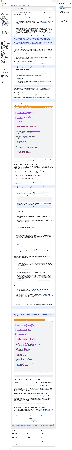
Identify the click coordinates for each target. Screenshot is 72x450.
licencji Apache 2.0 (49, 424)
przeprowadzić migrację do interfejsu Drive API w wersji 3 (23, 67)
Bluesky (28, 433)
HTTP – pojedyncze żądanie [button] (18, 244)
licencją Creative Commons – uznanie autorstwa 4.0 (32, 424)
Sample (24, 5)
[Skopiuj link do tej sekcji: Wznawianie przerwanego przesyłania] (29, 254)
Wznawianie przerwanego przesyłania (27, 251)
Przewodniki (6, 5)
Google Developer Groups (15, 433)
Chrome (42, 433)
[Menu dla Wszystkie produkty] (31, 1)
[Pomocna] (51, 12)
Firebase (42, 434)
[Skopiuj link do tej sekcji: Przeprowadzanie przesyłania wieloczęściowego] (37, 92)
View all (42, 441)
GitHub (47, 66)
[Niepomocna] (52, 12)
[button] (5, 18)
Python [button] (18, 105)
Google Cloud (43, 438)
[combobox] (56, 1)
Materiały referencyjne (13, 5)
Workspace (8, 1)
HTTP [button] (15, 71)
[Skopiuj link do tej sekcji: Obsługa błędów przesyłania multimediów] (34, 285)
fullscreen (69, 3)
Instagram (28, 434)
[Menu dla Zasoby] (36, 1)
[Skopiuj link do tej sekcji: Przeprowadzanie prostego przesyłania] (32, 61)
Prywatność (16, 448)
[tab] (15, 72)
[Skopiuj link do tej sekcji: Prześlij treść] (19, 232)
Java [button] (15, 105)
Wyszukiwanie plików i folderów (45, 410)
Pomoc (28, 5)
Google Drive (3, 3)
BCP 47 (38, 389)
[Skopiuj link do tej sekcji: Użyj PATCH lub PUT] (23, 47)
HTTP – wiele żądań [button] (25, 244)
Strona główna (15, 12)
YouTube (28, 438)
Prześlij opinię (50, 14)
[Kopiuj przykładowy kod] (52, 109)
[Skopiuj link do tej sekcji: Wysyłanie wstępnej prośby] (25, 180)
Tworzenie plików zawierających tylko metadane (43, 18)
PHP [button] (25, 105)
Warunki (13, 448)
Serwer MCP (20, 5)
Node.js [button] (22, 105)
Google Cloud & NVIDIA (15, 437)
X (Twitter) (28, 437)
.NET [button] (27, 105)
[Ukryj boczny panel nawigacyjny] (10, 448)
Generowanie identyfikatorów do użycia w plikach (43, 396)
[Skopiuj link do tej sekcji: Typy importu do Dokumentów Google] (32, 299)
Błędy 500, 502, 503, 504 (36, 290)
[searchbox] (5, 8)
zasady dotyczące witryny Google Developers (25, 425)
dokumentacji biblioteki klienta (29, 36)
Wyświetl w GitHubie (49, 107)
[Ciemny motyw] (51, 109)
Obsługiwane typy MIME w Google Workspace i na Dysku (42, 39)
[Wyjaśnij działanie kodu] (49, 109)
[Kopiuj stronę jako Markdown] (28, 14)
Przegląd (2, 5)
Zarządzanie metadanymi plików (40, 415)
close (70, 3)
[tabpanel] (33, 80)
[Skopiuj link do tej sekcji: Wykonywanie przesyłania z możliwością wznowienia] (38, 164)
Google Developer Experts (15, 434)
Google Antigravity (43, 437)
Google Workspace (20, 12)
